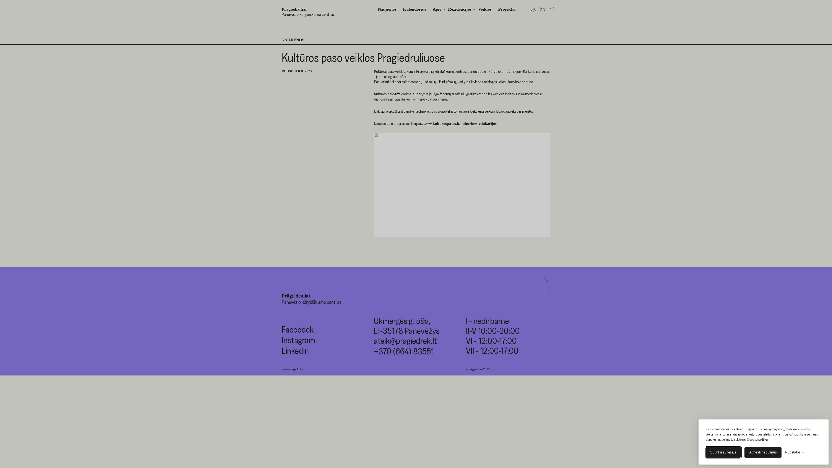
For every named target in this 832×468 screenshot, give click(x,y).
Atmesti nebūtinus (763, 452)
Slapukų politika (757, 439)
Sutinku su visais (723, 452)
